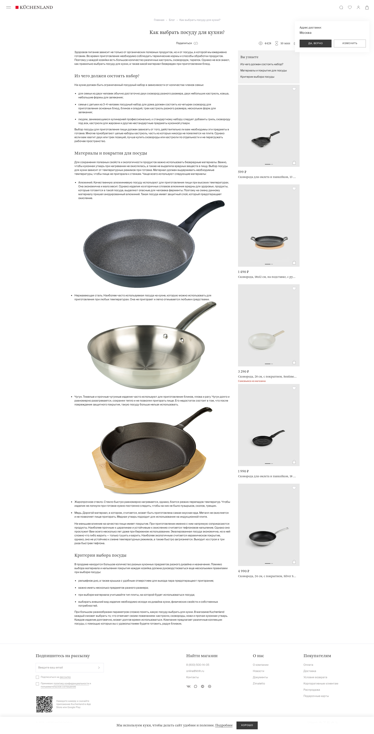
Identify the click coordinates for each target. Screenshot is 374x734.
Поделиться (184, 43)
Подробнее (224, 725)
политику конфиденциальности (71, 684)
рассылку (65, 677)
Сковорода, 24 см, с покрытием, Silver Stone (267, 576)
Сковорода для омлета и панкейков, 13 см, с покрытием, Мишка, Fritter (267, 177)
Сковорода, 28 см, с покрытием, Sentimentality (267, 376)
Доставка (309, 671)
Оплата (308, 665)
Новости (258, 671)
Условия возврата (315, 677)
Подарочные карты (316, 696)
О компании (260, 665)
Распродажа (311, 690)
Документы (260, 677)
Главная (159, 20)
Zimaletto (259, 684)
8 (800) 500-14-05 (197, 665)
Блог (172, 20)
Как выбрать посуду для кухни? (199, 20)
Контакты (192, 677)
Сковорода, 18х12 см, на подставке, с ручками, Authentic (267, 277)
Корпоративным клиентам (320, 684)
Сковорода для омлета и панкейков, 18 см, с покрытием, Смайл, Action (267, 476)
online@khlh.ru (195, 671)
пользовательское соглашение (58, 687)
